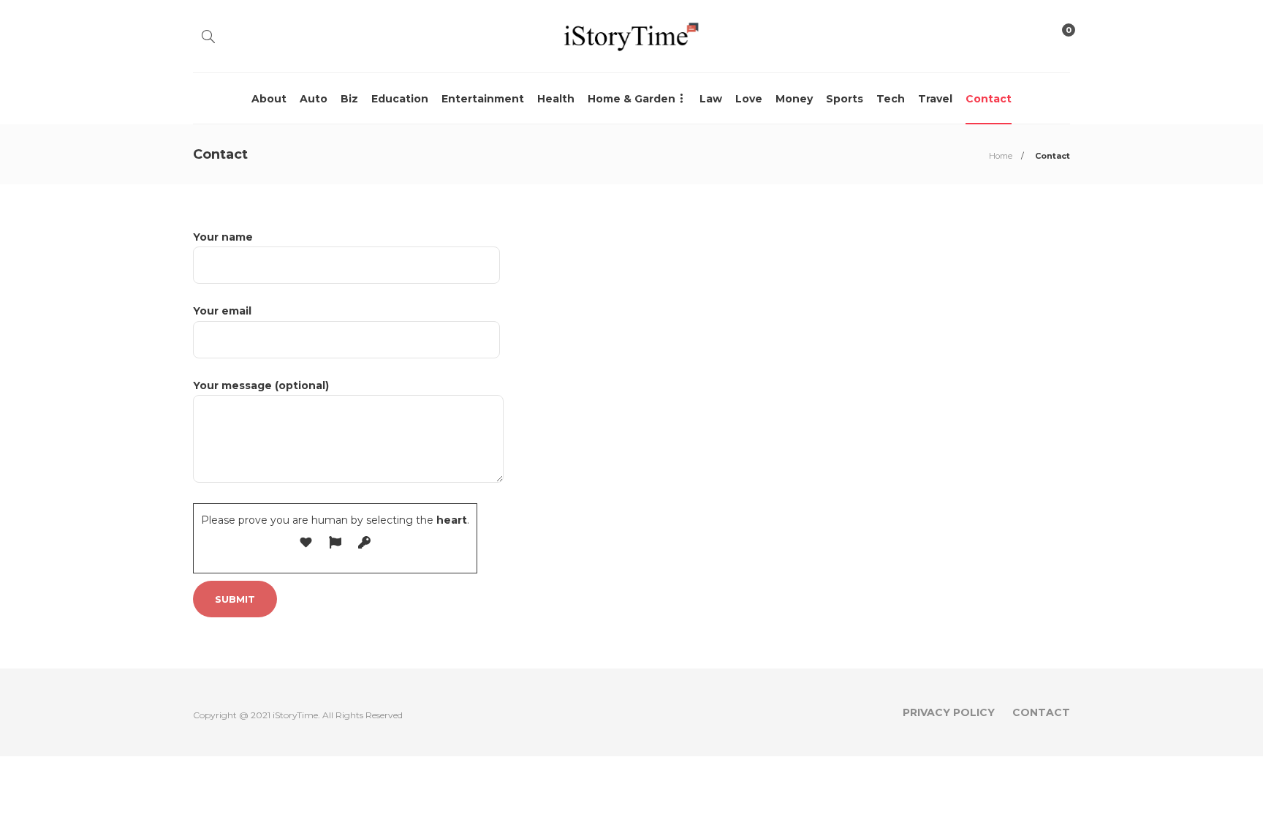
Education (399, 98)
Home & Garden (631, 98)
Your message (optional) (261, 385)
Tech (890, 98)
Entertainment (482, 98)
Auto (313, 98)
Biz (349, 98)
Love (748, 98)
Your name (223, 237)
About (269, 98)
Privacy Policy (949, 712)
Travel (935, 98)
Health (555, 98)
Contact (989, 98)
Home (1000, 156)
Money (794, 98)
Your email (222, 310)
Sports (844, 98)
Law (710, 98)
